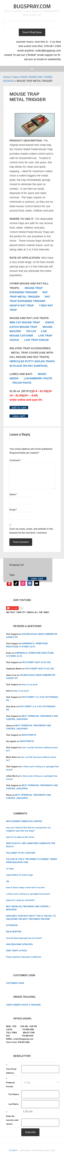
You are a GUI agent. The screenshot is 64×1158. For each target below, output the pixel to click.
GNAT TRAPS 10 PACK (16, 951)
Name (13, 494)
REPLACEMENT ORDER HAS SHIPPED (24, 821)
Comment (15, 460)
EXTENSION (11, 925)
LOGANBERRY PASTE (38, 378)
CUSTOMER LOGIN (15, 983)
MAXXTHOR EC (29, 735)
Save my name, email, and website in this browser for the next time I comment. (31, 531)
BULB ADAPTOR (13, 932)
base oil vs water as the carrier (20, 837)
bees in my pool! (30, 684)
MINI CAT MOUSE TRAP (25, 322)
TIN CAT (31, 331)
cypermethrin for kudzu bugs (19, 875)
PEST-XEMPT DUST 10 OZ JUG (36, 662)
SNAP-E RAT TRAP (22, 305)
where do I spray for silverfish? (20, 900)
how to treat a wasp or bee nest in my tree (25, 887)
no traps (10, 868)
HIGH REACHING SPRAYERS (19, 944)
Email (13, 509)
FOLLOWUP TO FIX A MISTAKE (20, 853)
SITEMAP (13, 1150)
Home (6, 77)
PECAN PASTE (22, 382)
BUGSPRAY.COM (32, 6)
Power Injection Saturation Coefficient (23, 957)
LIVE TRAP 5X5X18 (36, 339)
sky (7, 881)
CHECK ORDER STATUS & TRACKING (23, 1005)
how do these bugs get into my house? (24, 938)
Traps (15, 77)
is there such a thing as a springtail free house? (28, 894)
